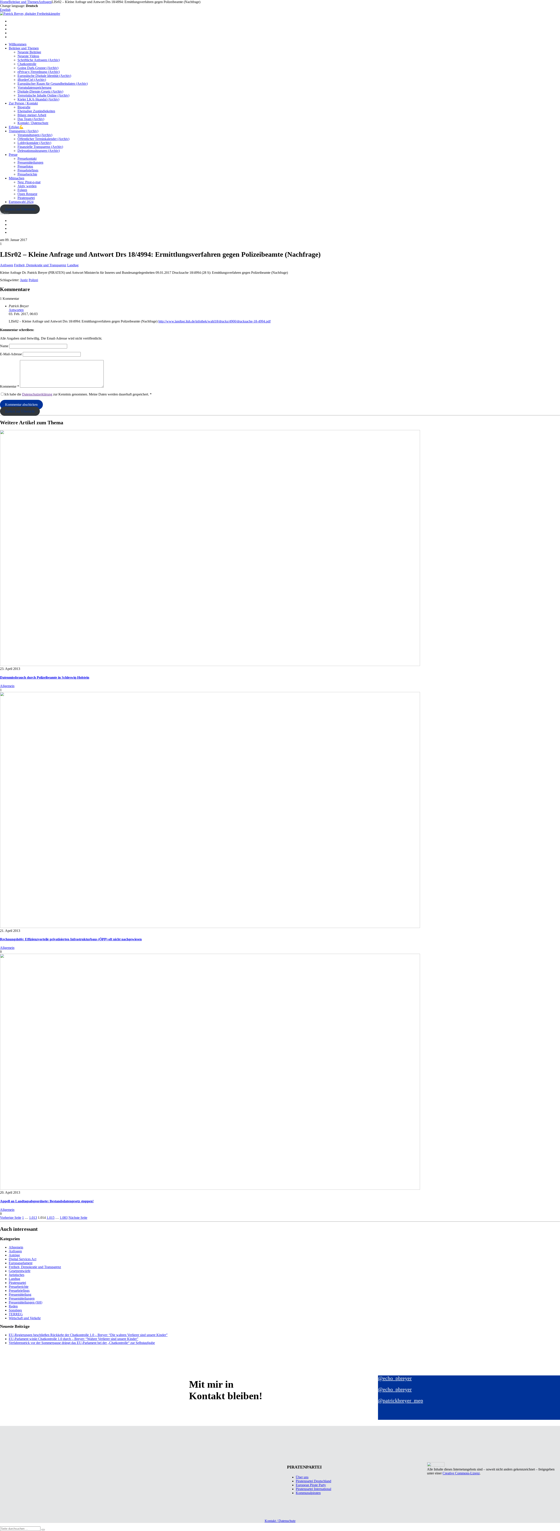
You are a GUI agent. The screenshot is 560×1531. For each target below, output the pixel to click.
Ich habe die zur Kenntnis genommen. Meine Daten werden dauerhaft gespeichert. (78, 394)
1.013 (33, 1217)
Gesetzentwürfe (19, 1271)
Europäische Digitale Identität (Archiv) (44, 76)
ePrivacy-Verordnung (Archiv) (39, 72)
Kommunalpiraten (308, 1493)
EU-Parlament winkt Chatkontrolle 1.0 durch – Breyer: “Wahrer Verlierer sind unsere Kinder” (73, 1339)
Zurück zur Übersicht (20, 209)
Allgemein (7, 686)
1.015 (50, 1217)
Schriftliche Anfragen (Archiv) (39, 60)
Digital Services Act (22, 1259)
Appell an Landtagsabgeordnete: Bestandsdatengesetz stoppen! (47, 1201)
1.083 (64, 1217)
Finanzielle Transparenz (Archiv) (40, 147)
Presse (13, 154)
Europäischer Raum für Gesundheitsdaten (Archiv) (53, 83)
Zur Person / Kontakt (23, 103)
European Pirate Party (311, 1485)
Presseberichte (27, 174)
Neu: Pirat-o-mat (29, 182)
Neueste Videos (28, 56)
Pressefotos (25, 166)
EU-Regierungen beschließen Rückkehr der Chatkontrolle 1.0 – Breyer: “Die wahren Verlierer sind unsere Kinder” (88, 1335)
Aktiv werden (27, 186)
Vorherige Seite (10, 1217)
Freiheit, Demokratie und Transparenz (40, 265)
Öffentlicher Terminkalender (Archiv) (43, 139)
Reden (13, 1306)
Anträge (14, 1255)
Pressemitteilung (20, 1294)
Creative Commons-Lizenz (461, 1473)
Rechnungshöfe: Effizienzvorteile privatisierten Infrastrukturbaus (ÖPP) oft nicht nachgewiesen (71, 939)
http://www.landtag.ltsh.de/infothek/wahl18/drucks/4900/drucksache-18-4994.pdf (214, 321)
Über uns (302, 1477)
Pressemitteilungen (30, 162)
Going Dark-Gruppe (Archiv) (38, 68)
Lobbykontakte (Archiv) (34, 143)
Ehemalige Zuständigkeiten (36, 111)
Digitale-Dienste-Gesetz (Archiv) (40, 91)
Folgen (22, 190)
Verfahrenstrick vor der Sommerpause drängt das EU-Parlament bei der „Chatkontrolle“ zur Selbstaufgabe (82, 1343)
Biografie (24, 107)
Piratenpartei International (313, 1489)
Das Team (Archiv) (31, 119)
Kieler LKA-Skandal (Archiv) (38, 99)
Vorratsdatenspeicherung (34, 87)
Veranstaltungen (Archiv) (35, 135)
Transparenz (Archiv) (23, 131)
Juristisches (16, 1275)
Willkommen (17, 44)
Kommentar (9, 386)
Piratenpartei (26, 198)
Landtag (73, 265)
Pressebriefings (28, 170)
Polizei (33, 280)
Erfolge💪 (16, 127)
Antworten (16, 310)
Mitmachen (16, 178)
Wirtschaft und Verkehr (25, 1318)
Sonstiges (15, 1310)
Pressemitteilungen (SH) (25, 1302)
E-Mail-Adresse (11, 354)
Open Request (27, 194)
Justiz (24, 280)
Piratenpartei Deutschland (313, 1481)
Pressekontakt (27, 158)
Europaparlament (20, 1263)
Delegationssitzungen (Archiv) (39, 151)
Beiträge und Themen (24, 48)
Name (4, 346)
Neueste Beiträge (29, 52)
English (5, 10)
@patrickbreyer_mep (400, 1400)
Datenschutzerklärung (37, 394)
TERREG (16, 1314)
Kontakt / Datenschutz (33, 123)
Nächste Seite (77, 1217)
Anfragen (6, 265)
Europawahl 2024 (21, 202)
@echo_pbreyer (395, 1378)
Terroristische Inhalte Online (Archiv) (43, 95)
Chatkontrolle (27, 64)
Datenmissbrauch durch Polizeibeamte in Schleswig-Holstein (44, 677)
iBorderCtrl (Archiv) (32, 79)
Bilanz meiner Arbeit (32, 115)
